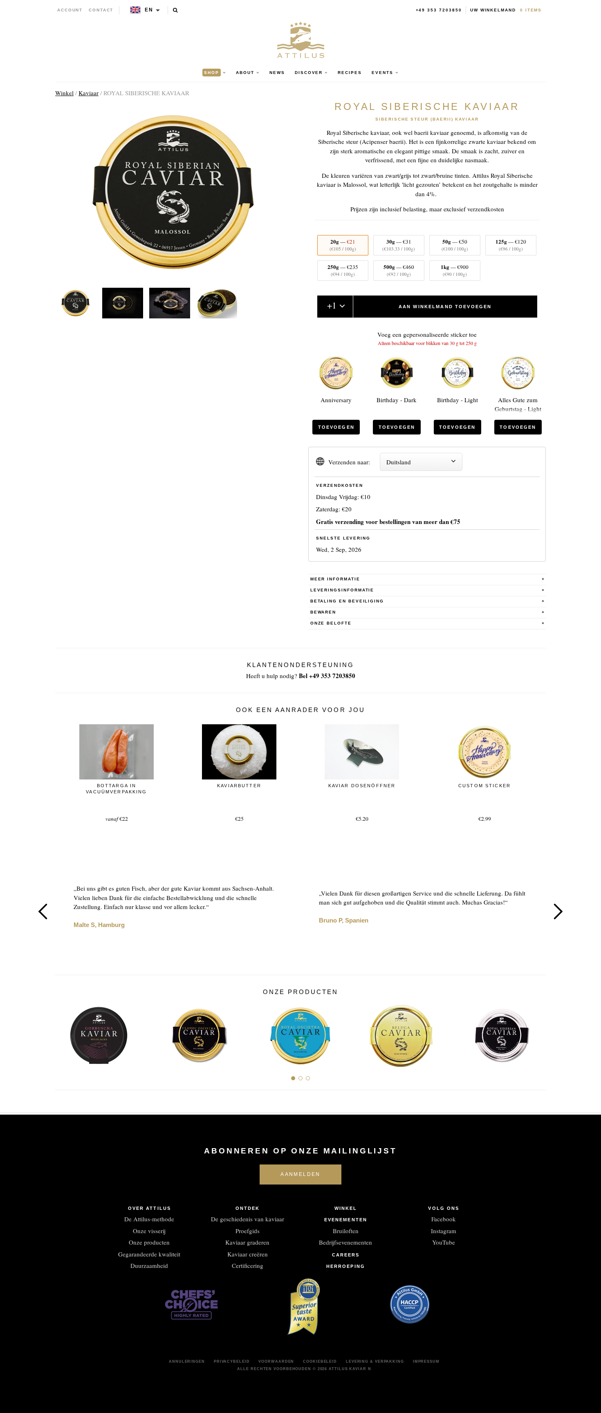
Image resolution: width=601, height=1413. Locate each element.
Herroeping (345, 1266)
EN (149, 10)
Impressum (426, 1361)
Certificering (247, 1265)
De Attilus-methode (149, 1219)
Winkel (64, 93)
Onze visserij (149, 1231)
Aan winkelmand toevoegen (445, 306)
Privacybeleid (232, 1361)
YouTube (443, 1242)
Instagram (443, 1231)
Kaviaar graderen (247, 1242)
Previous (43, 911)
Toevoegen (336, 427)
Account (70, 10)
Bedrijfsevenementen (345, 1242)
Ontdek (247, 1208)
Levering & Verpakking (375, 1361)
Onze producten (149, 1242)
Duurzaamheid (149, 1265)
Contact (101, 10)
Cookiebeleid (320, 1361)
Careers (346, 1254)
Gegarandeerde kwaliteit (149, 1254)
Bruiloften (346, 1231)
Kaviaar (88, 93)
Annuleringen (187, 1361)
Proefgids (247, 1231)
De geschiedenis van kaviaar (247, 1219)
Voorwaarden (276, 1361)
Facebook (443, 1219)
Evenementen (345, 1219)
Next (558, 911)
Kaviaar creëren (247, 1254)
